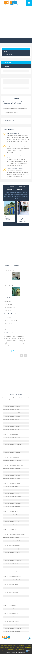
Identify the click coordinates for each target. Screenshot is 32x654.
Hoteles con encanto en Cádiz (11, 409)
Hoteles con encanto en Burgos (12, 490)
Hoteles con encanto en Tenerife (12, 579)
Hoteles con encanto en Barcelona (12, 514)
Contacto (7, 327)
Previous (6, 211)
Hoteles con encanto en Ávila (11, 486)
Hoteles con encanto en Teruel (11, 441)
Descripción (7, 62)
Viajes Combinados (10, 323)
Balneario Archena (10, 286)
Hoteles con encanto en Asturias (10, 449)
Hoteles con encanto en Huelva (11, 419)
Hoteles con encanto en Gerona (12, 518)
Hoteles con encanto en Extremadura (11, 545)
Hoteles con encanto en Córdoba (12, 413)
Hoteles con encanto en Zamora (12, 506)
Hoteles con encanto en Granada (12, 416)
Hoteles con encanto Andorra (19, 399)
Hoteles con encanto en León (11, 493)
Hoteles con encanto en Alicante (12, 537)
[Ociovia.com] (6, 637)
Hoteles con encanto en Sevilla (11, 429)
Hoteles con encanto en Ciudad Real (13, 472)
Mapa (5, 51)
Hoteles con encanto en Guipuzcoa (12, 628)
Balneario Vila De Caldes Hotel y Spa (22, 219)
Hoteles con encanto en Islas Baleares (12, 571)
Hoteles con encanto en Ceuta (10, 529)
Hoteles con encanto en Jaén (11, 423)
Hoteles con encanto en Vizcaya (12, 631)
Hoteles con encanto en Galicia (10, 557)
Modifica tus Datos (10, 307)
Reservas (6, 66)
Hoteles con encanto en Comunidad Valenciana (14, 534)
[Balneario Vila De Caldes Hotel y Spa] (23, 208)
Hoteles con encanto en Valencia (12, 540)
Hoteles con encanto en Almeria (12, 406)
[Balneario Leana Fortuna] (9, 208)
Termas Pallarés (9, 270)
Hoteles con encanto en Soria (11, 500)
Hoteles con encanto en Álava (11, 625)
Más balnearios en (8, 120)
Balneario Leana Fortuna (8, 218)
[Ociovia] (11, 3)
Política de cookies (10, 330)
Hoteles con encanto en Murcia (10, 605)
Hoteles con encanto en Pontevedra (13, 567)
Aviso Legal (8, 317)
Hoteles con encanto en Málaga (11, 426)
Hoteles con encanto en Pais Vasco (11, 621)
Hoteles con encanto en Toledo (12, 478)
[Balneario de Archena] (16, 291)
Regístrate (8, 301)
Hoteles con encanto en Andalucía (11, 403)
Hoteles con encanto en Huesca (12, 437)
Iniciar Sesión (8, 310)
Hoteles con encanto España (9, 398)
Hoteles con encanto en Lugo (11, 563)
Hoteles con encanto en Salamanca (12, 496)
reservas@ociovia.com (11, 112)
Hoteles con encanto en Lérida (11, 521)
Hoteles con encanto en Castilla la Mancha (13, 465)
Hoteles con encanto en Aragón (10, 434)
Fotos (6, 48)
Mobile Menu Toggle (29, 3)
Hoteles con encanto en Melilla (10, 600)
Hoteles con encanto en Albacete (12, 468)
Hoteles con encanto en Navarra (10, 613)
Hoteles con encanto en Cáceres (12, 552)
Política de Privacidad (11, 320)
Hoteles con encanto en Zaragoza (12, 444)
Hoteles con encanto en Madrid (10, 592)
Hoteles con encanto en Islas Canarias (12, 576)
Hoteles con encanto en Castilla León (11, 483)
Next (26, 211)
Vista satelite (8, 54)
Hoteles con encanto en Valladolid (12, 503)
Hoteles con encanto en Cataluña (10, 511)
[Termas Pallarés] (16, 276)
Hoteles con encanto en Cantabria (11, 457)
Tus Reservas (8, 304)
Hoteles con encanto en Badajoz (12, 549)
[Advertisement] (16, 22)
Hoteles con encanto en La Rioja (10, 584)
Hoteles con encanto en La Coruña (12, 560)
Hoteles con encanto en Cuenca (12, 475)
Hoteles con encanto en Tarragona (12, 524)
